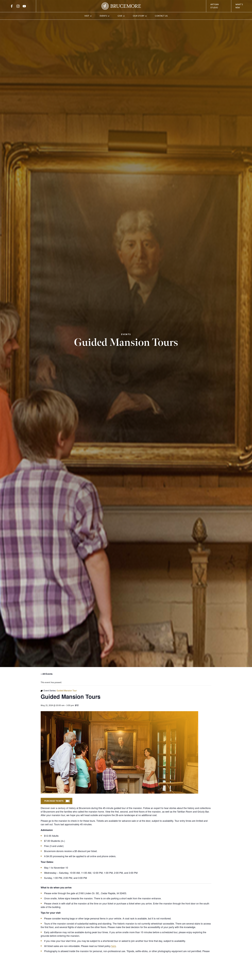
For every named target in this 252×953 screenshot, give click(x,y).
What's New (239, 6)
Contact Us (161, 16)
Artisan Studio (214, 6)
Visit (86, 16)
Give (120, 16)
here (113, 946)
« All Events (46, 673)
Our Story (139, 16)
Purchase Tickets (53, 801)
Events (103, 16)
